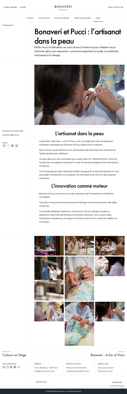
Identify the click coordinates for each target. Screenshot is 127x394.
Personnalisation (82, 18)
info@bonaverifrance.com (44, 371)
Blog (98, 18)
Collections (44, 18)
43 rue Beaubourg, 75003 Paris (46, 368)
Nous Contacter (115, 7)
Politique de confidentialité (76, 368)
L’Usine (23, 7)
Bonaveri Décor (62, 18)
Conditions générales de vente (77, 371)
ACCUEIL (30, 18)
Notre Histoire (10, 7)
